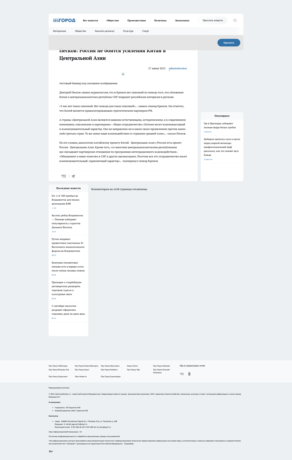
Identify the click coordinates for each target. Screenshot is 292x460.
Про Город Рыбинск (109, 369)
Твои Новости (81, 376)
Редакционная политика (59, 388)
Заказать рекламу (105, 31)
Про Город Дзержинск (58, 376)
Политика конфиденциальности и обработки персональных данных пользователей (84, 436)
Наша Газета (132, 366)
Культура (128, 31)
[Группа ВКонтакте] (182, 374)
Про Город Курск (82, 369)
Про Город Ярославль (110, 366)
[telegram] (74, 176)
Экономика (182, 20)
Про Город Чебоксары (58, 366)
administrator (178, 68)
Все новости (90, 20)
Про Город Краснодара (110, 376)
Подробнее (129, 443)
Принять (229, 42)
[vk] (64, 176)
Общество (113, 20)
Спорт (145, 31)
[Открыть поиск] (235, 20)
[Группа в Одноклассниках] (189, 374)
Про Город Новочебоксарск (86, 366)
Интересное (59, 31)
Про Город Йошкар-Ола (59, 369)
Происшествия (136, 20)
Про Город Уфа (133, 369)
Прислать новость (213, 20)
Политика (160, 20)
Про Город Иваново (161, 366)
